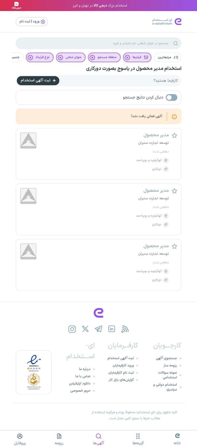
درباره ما (85, 369)
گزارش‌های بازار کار (121, 379)
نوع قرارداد (42, 57)
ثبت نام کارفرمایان (121, 372)
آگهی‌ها (98, 443)
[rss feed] (125, 329)
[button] (167, 57)
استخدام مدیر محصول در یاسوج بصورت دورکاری (133, 68)
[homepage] (98, 313)
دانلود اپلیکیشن (80, 383)
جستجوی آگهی (166, 358)
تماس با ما (83, 376)
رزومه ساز (170, 365)
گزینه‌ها (138, 443)
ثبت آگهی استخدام (36, 80)
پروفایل (20, 443)
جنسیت (14, 57)
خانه (177, 443)
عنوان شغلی (73, 57)
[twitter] (85, 329)
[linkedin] (112, 329)
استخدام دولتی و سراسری (165, 387)
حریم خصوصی (80, 390)
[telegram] (98, 329)
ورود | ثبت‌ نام (29, 21)
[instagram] (72, 329)
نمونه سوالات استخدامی (167, 375)
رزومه (59, 443)
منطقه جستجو (107, 57)
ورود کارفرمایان (123, 365)
